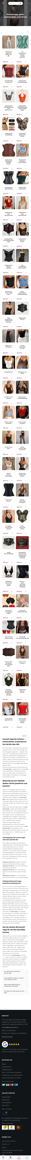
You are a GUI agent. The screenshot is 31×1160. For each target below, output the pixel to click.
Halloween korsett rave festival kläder (8, 583)
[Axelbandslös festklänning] (8, 123)
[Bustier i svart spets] (8, 437)
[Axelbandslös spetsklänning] (8, 177)
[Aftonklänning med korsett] (8, 71)
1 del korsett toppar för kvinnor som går (8, 54)
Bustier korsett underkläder (8, 475)
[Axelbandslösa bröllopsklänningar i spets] (8, 229)
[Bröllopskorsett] (8, 362)
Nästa (24, 736)
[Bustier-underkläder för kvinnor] (22, 489)
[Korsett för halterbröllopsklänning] (22, 627)
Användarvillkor (7, 1102)
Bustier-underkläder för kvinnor (22, 501)
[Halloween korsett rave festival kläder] (8, 571)
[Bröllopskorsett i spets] (22, 362)
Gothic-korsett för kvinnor (22, 527)
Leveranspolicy (6, 1067)
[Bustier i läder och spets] (22, 412)
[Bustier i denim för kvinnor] (8, 412)
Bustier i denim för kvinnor (9, 422)
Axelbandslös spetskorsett (22, 188)
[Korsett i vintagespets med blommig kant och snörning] (8, 679)
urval (4, 957)
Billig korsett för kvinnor (8, 346)
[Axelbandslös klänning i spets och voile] (22, 150)
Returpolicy (5, 1105)
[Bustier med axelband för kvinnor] (22, 463)
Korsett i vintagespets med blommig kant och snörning (8, 692)
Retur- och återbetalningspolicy (12, 1072)
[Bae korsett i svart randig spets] (8, 281)
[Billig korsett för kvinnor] (8, 335)
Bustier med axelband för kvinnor (22, 475)
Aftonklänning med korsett (9, 81)
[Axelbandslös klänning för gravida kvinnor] (8, 150)
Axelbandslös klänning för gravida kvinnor (8, 162)
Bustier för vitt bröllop (9, 397)
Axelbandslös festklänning (8, 134)
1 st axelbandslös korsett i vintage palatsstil (22, 54)
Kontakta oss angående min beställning (14, 1033)
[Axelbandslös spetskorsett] (22, 177)
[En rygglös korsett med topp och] (8, 516)
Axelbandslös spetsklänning (9, 188)
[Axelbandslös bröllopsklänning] (22, 71)
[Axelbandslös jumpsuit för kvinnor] (22, 123)
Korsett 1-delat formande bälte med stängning (22, 584)
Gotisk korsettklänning (8, 553)
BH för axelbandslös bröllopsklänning (22, 293)
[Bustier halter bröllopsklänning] (22, 387)
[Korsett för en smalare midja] (8, 627)
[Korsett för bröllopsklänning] (22, 600)
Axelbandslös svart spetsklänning (9, 214)
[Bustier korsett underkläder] (8, 463)
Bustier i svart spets (8, 447)
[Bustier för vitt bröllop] (8, 387)
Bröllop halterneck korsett (22, 347)
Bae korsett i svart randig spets (8, 293)
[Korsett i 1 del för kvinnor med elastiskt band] (8, 652)
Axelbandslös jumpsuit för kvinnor (22, 135)
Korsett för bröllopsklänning (22, 611)
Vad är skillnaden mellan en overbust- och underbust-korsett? (14, 978)
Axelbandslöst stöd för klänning (9, 267)
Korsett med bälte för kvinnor (22, 691)
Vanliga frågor (6, 1097)
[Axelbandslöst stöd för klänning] (8, 255)
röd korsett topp (8, 886)
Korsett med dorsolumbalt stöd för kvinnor (22, 720)
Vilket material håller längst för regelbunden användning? (12, 985)
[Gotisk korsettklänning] (8, 542)
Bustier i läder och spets (22, 422)
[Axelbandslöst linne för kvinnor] (22, 229)
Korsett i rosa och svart (22, 662)
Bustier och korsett (9, 500)
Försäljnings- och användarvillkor (12, 1075)
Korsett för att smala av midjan (8, 612)
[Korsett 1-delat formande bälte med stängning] (22, 571)
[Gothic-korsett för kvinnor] (22, 516)
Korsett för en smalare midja (9, 637)
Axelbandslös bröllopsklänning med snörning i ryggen (22, 108)
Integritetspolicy (7, 1069)
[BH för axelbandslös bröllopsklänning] (22, 281)
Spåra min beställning (8, 1030)
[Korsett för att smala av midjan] (8, 600)
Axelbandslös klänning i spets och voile (22, 161)
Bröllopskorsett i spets (22, 372)
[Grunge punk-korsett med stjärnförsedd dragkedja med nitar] (22, 542)
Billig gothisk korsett (22, 318)
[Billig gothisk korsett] (22, 308)
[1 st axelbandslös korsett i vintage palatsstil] (22, 42)
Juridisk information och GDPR (11, 1078)
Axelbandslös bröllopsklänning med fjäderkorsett (8, 108)
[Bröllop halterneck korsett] (22, 335)
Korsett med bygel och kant (9, 719)
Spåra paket (5, 1100)
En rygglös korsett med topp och (8, 527)
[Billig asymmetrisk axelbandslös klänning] (8, 308)
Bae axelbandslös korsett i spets (22, 267)
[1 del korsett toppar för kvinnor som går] (8, 42)
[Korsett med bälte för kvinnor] (22, 679)
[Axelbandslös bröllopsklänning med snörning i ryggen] (22, 96)
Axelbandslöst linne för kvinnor (22, 240)
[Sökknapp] (20, 3)
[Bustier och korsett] (8, 489)
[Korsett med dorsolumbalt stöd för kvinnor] (22, 708)
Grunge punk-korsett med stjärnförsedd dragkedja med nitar (22, 555)
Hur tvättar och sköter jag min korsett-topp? (14, 991)
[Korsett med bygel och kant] (8, 708)
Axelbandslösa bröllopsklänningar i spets (8, 240)
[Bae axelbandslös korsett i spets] (22, 255)
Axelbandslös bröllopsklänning (22, 81)
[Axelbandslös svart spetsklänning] (8, 202)
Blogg (3, 1064)
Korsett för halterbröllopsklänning (22, 637)
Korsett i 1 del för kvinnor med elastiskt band (8, 664)
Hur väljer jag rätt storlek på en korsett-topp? (12, 972)
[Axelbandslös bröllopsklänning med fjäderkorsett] (8, 96)
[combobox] (13, 3)
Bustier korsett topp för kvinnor (22, 448)
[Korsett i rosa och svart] (22, 652)
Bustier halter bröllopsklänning (22, 397)
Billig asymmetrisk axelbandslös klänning (8, 320)
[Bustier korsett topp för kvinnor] (22, 437)
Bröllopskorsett (8, 372)
